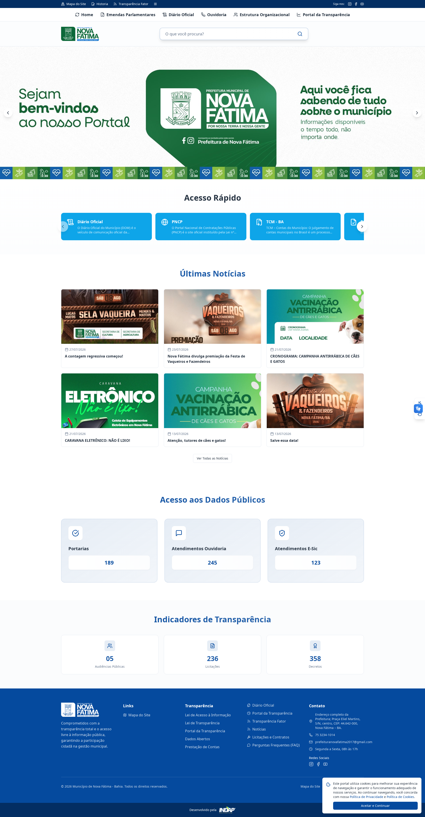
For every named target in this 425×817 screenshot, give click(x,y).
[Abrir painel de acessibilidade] (419, 403)
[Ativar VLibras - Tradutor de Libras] (419, 414)
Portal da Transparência (205, 731)
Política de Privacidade (366, 797)
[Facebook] (356, 4)
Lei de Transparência (202, 723)
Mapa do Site (139, 715)
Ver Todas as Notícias (212, 458)
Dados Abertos (197, 738)
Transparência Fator (269, 721)
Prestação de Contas (202, 746)
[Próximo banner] (417, 112)
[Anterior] (63, 226)
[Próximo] (362, 226)
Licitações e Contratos (270, 737)
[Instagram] (350, 4)
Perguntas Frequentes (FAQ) (276, 745)
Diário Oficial (263, 705)
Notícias (259, 729)
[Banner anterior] (8, 112)
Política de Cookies (400, 797)
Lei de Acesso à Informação (208, 715)
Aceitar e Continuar (375, 806)
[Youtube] (362, 4)
